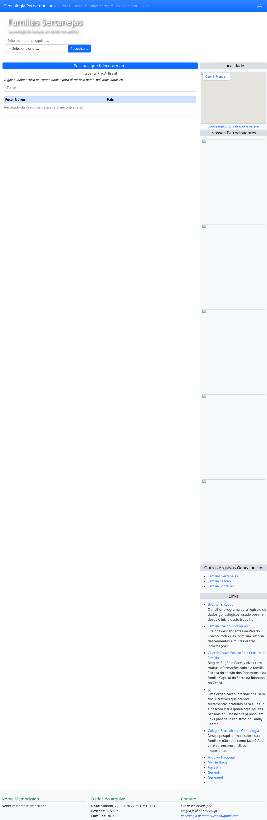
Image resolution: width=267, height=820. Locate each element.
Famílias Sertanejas (223, 576)
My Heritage (217, 762)
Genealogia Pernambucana (29, 6)
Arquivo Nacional (221, 757)
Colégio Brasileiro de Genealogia (233, 730)
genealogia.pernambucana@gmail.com (210, 816)
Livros (65, 6)
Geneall (214, 772)
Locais (78, 6)
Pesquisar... (79, 48)
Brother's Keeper (221, 604)
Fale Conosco (126, 6)
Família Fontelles (221, 586)
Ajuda (144, 6)
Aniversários (100, 6)
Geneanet (215, 777)
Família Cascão (219, 581)
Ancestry (215, 767)
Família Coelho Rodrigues (228, 626)
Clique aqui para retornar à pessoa (233, 126)
